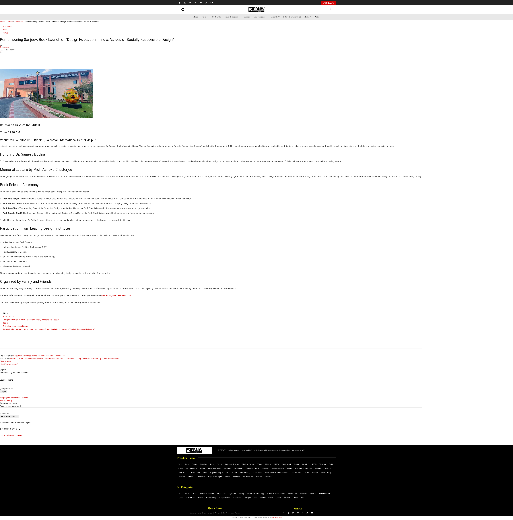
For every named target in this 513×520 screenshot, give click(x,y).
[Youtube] (211, 2)
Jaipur (5, 323)
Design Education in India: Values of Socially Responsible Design (31, 320)
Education (18, 21)
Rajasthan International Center (16, 326)
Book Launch (8, 316)
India (5, 29)
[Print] (43, 61)
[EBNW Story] (256, 9)
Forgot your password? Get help (14, 397)
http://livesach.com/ (9, 364)
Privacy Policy (6, 400)
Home (2, 21)
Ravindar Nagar (277, 517)
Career (10, 21)
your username (6, 380)
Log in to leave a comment (11, 435)
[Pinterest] (195, 2)
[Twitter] (206, 2)
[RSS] (201, 2)
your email (4, 413)
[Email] (55, 61)
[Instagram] (185, 2)
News (5, 33)
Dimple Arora (4, 47)
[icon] (182, 10)
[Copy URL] (49, 61)
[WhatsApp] (18, 61)
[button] (331, 9)
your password (6, 388)
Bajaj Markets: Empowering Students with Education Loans (39, 356)
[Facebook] (179, 2)
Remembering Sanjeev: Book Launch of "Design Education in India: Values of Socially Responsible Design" (49, 329)
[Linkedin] (190, 2)
